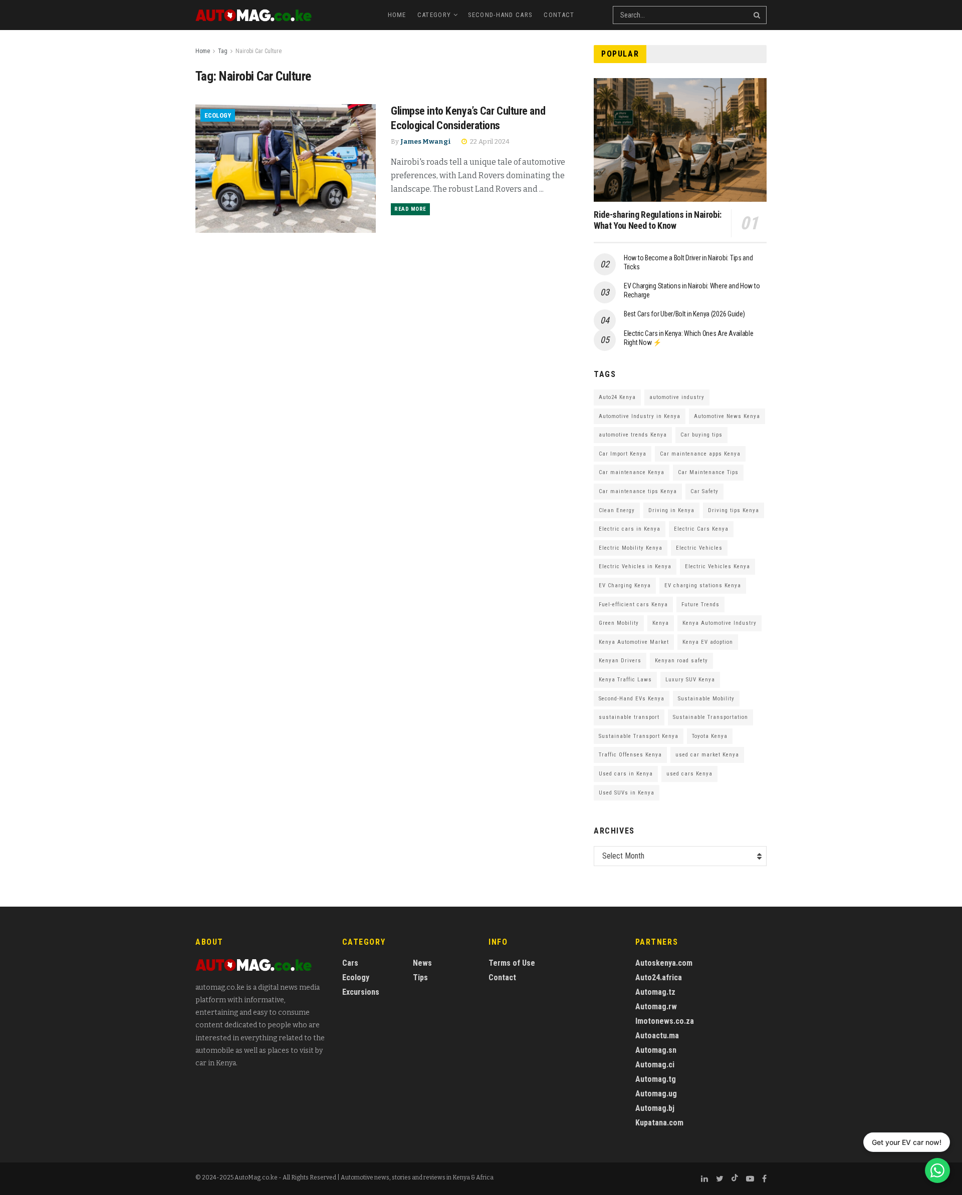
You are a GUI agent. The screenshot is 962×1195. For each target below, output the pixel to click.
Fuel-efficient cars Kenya (633, 604)
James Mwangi (425, 141)
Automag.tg (655, 1079)
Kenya (660, 623)
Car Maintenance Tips (708, 472)
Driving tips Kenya (733, 510)
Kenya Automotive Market (634, 642)
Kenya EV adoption (707, 642)
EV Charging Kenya (625, 585)
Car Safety (704, 491)
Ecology (217, 115)
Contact (559, 15)
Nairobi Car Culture (258, 51)
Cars (350, 963)
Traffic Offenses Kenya (630, 754)
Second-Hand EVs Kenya (631, 698)
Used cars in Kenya (626, 773)
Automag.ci (654, 1064)
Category (434, 15)
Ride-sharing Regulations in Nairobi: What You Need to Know (658, 220)
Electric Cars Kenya (701, 529)
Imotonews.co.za (664, 1021)
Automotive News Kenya (727, 416)
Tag (222, 51)
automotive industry (676, 397)
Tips (420, 977)
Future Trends (700, 604)
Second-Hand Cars (500, 15)
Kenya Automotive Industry (719, 623)
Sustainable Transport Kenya (638, 736)
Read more (410, 209)
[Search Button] (758, 15)
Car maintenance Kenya (631, 472)
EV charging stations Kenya (702, 585)
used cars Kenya (689, 773)
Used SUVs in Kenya (626, 792)
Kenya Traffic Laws (625, 679)
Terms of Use (512, 963)
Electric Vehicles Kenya (717, 566)
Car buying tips (701, 435)
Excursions (360, 992)
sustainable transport (629, 717)
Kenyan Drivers (620, 660)
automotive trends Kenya (633, 435)
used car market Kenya (707, 754)
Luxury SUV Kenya (690, 679)
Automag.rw (656, 1006)
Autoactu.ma (657, 1035)
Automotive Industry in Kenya (639, 416)
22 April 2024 (489, 141)
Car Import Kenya (622, 454)
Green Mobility (619, 623)
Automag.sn (655, 1050)
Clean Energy (617, 510)
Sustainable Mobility (706, 698)
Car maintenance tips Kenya (638, 491)
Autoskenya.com (663, 963)
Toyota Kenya (710, 736)
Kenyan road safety (681, 660)
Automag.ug (656, 1093)
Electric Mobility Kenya (630, 548)
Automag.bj (654, 1108)
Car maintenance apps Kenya (700, 454)
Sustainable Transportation (710, 717)
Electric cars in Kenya (629, 529)
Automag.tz (655, 992)
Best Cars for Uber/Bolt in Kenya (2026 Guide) (684, 314)
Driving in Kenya (671, 510)
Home (397, 15)
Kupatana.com (659, 1122)
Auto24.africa (658, 977)
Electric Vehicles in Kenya (635, 566)
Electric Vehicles (699, 548)
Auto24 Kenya (617, 397)
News (422, 963)
